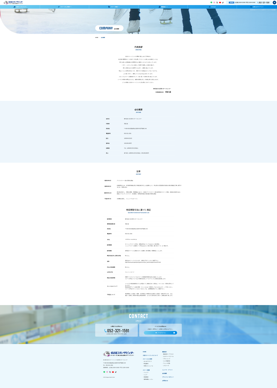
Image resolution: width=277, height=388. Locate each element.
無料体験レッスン (148, 379)
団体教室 (146, 377)
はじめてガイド (148, 361)
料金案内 (146, 363)
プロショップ (166, 358)
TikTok (223, 2)
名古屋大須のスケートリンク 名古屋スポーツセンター (13, 2)
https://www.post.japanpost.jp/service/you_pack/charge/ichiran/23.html (143, 262)
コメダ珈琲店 (166, 361)
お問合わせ (274, 2)
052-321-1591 (263, 2)
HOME (96, 37)
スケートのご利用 (147, 359)
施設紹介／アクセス (168, 354)
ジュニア (146, 372)
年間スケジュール (148, 366)
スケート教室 (146, 370)
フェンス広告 (166, 363)
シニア (145, 374)
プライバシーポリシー (168, 377)
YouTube (220, 2)
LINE (211, 2)
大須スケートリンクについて (150, 355)
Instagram (214, 2)
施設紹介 (164, 351)
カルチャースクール (168, 356)
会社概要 (164, 373)
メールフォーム (161, 332)
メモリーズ (166, 365)
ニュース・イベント (167, 369)
